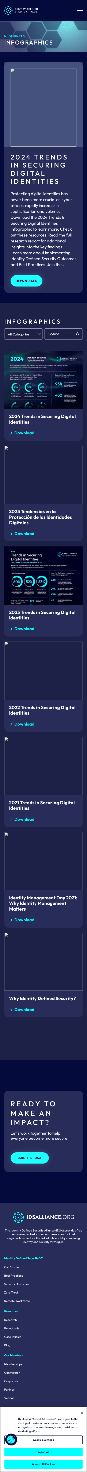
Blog (7, 1345)
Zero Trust (11, 1292)
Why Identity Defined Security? (42, 998)
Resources (14, 36)
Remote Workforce (17, 1301)
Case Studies (12, 1337)
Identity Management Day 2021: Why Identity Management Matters (43, 903)
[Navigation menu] (80, 10)
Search (77, 334)
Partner (9, 1389)
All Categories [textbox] (18, 334)
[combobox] (23, 333)
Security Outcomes (16, 1284)
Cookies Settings (43, 1439)
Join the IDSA (29, 1158)
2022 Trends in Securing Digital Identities (42, 710)
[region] (43, 1439)
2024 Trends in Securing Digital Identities (42, 419)
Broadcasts (11, 1328)
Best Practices (13, 1275)
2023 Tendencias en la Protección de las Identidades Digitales (40, 517)
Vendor (9, 1398)
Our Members (13, 1355)
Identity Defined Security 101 (23, 1258)
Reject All (43, 1452)
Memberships (13, 1364)
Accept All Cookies (43, 1464)
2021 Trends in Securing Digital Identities (42, 805)
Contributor (12, 1373)
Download (26, 281)
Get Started (12, 1267)
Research (10, 1320)
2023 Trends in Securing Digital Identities (42, 615)
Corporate (11, 1381)
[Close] (82, 1412)
